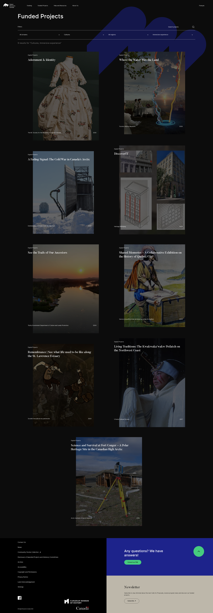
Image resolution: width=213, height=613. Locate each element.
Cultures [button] (67, 34)
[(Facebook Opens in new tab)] (19, 598)
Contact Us (22, 542)
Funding (29, 5)
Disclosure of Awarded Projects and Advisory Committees (38, 557)
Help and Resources (60, 5)
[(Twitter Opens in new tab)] (24, 598)
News (20, 547)
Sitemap (20, 587)
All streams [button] (23, 34)
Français (201, 5)
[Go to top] (198, 551)
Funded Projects (43, 5)
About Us (75, 5)
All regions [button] (112, 34)
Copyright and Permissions (27, 572)
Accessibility (22, 567)
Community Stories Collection (28, 552)
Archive (20, 562)
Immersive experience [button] (160, 34)
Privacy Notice (23, 577)
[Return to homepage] (9, 5)
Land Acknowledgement (26, 582)
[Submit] (193, 27)
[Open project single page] (63, 96)
